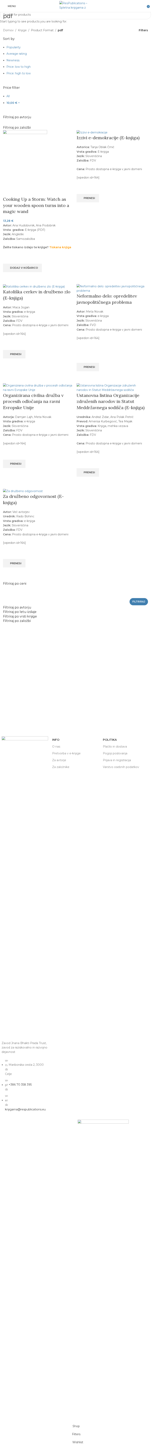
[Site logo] (75, 6)
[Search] (144, 6)
